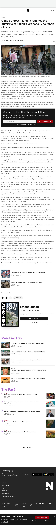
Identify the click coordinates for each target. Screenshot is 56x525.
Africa (10, 293)
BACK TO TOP (27, 447)
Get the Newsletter (45, 121)
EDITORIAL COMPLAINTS (9, 496)
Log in (52, 10)
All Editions (34, 322)
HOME (4, 482)
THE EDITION (5, 485)
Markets (6, 433)
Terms (30, 124)
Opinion (6, 413)
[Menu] (2, 10)
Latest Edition (33, 318)
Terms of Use (24, 505)
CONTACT (5, 491)
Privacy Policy (36, 124)
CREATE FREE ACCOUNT (42, 517)
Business (6, 403)
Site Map (31, 504)
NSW (5, 423)
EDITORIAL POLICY (7, 493)
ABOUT (4, 488)
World (3, 17)
